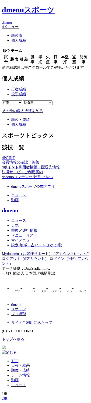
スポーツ (18, 309)
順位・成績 (20, 119)
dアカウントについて (71, 254)
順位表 (16, 35)
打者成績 (18, 89)
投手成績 (18, 94)
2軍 (4, 398)
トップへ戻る (13, 339)
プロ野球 (18, 314)
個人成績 (18, 40)
